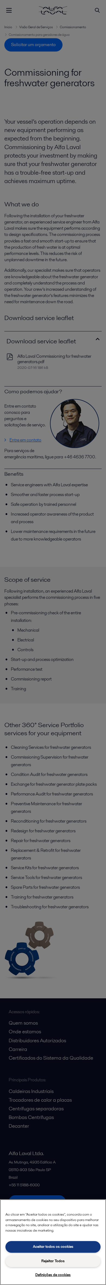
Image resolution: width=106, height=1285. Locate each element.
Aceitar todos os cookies (53, 1246)
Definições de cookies (53, 1274)
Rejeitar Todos (53, 1261)
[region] (53, 1242)
